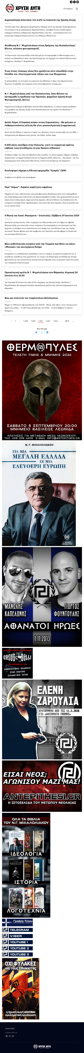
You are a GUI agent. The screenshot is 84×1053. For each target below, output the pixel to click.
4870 (67, 321)
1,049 (25, 321)
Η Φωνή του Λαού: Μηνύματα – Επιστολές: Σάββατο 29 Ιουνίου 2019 (42, 215)
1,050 (33, 321)
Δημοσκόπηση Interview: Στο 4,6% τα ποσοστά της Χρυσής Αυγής (40, 19)
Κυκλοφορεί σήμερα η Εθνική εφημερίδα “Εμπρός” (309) (35, 170)
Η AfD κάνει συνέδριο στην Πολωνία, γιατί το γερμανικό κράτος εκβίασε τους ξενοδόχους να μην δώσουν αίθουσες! (39, 146)
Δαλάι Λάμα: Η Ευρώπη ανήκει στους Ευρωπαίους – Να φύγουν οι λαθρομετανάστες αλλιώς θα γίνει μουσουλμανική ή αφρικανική (40, 124)
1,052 (48, 321)
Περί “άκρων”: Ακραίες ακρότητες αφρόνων (28, 187)
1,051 (40, 321)
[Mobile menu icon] (77, 9)
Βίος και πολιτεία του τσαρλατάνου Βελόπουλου (31, 297)
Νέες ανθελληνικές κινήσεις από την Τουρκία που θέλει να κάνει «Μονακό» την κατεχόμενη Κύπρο (40, 245)
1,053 (55, 321)
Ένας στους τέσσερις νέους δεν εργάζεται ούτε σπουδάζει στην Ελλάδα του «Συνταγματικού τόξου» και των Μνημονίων (39, 72)
